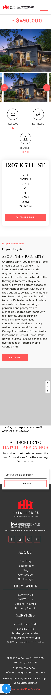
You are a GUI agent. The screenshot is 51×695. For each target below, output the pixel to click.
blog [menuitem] (25, 570)
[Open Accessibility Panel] (6, 689)
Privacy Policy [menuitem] (22, 678)
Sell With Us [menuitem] (25, 599)
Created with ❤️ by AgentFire (26, 688)
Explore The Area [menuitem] (25, 603)
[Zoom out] (47, 387)
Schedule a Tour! (25, 217)
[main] (25, 216)
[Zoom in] (47, 382)
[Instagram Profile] (29, 539)
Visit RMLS (15, 357)
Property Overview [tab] (13, 243)
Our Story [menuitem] (26, 561)
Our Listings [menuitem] (25, 579)
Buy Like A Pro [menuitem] (25, 628)
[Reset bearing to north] (47, 391)
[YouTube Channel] (20, 539)
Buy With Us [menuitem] (25, 594)
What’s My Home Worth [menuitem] (25, 637)
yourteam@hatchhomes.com (27, 672)
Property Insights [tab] (12, 249)
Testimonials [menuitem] (25, 565)
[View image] (25, 87)
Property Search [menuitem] (25, 608)
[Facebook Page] (11, 539)
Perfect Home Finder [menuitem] (26, 624)
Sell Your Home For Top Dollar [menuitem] (25, 642)
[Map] (25, 396)
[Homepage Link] (18, 7)
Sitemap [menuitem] (7, 678)
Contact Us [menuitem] (25, 574)
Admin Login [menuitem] (40, 678)
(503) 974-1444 (25, 668)
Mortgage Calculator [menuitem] (25, 633)
